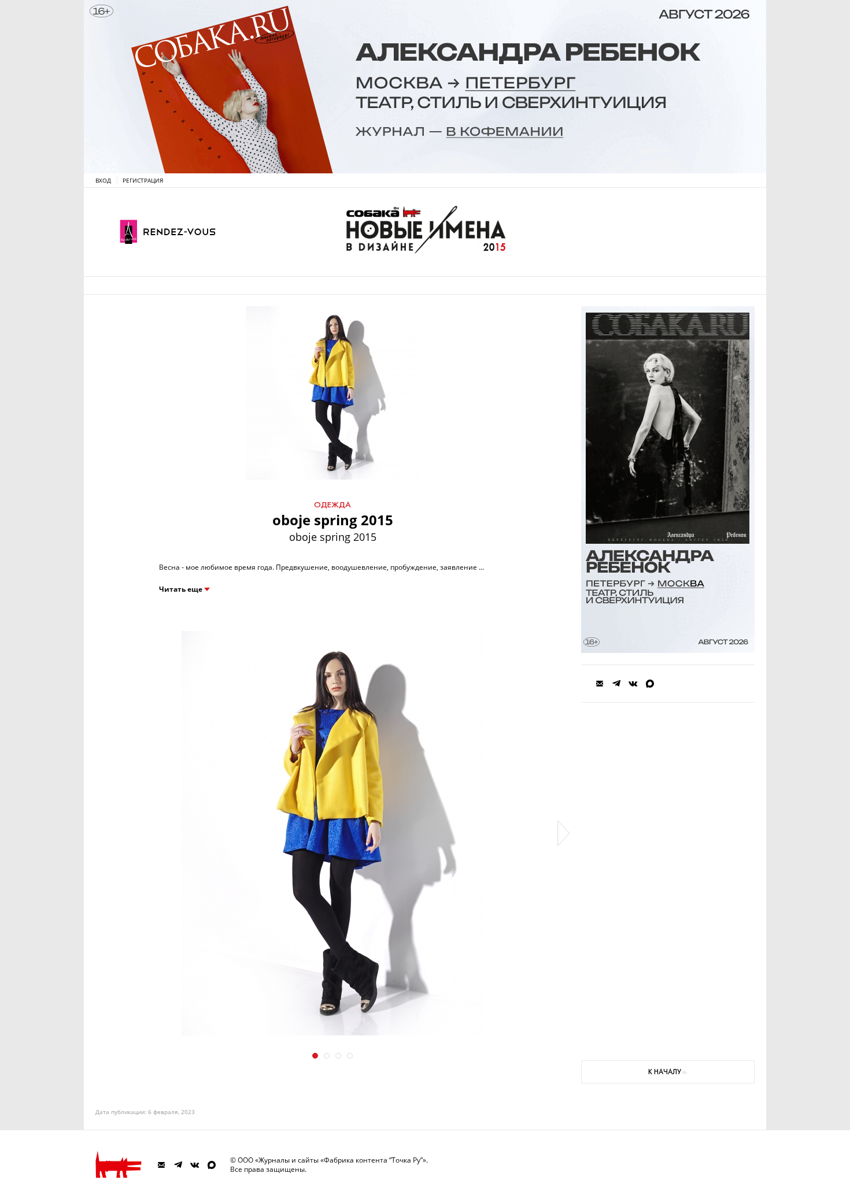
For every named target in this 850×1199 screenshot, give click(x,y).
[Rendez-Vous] (168, 231)
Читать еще (180, 589)
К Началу (664, 1072)
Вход (103, 180)
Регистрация (143, 180)
